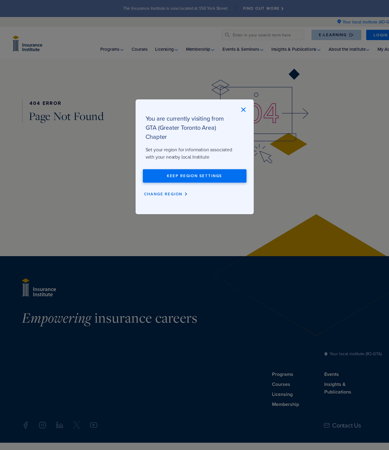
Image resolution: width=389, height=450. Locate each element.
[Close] (243, 109)
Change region (163, 194)
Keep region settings (194, 176)
